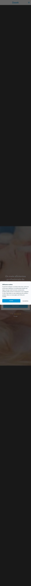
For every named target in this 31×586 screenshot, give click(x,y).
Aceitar (11, 300)
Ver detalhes (25, 301)
